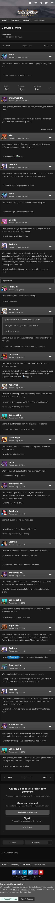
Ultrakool (13, 354)
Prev (8, 46)
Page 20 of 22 (27, 46)
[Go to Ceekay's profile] (4, 221)
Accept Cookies (10, 899)
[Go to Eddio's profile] (4, 56)
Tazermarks (15, 665)
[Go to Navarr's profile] (4, 463)
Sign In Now (27, 827)
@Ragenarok (13, 657)
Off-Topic (19, 37)
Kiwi (11, 135)
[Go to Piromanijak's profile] (4, 439)
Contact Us (38, 877)
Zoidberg (13, 511)
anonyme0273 (16, 98)
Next (46, 46)
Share (13, 842)
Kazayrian (14, 309)
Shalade (7, 34)
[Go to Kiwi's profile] (4, 136)
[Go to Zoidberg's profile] (4, 512)
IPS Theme (17, 877)
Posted (19, 57)
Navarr (43, 130)
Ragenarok (14, 625)
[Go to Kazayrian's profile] (4, 311)
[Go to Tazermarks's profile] (4, 666)
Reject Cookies (26, 899)
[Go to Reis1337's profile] (4, 288)
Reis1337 (13, 286)
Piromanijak (14, 437)
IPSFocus (26, 877)
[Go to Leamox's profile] (4, 543)
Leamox (13, 541)
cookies (16, 887)
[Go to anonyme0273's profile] (4, 99)
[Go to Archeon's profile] (4, 166)
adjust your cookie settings (24, 889)
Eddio (11, 54)
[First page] (3, 46)
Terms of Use (25, 892)
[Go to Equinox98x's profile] (4, 416)
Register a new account (27, 812)
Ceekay (12, 220)
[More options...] (50, 56)
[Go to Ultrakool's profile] (4, 356)
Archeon (13, 164)
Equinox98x (15, 415)
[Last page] (51, 46)
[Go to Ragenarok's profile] (4, 627)
